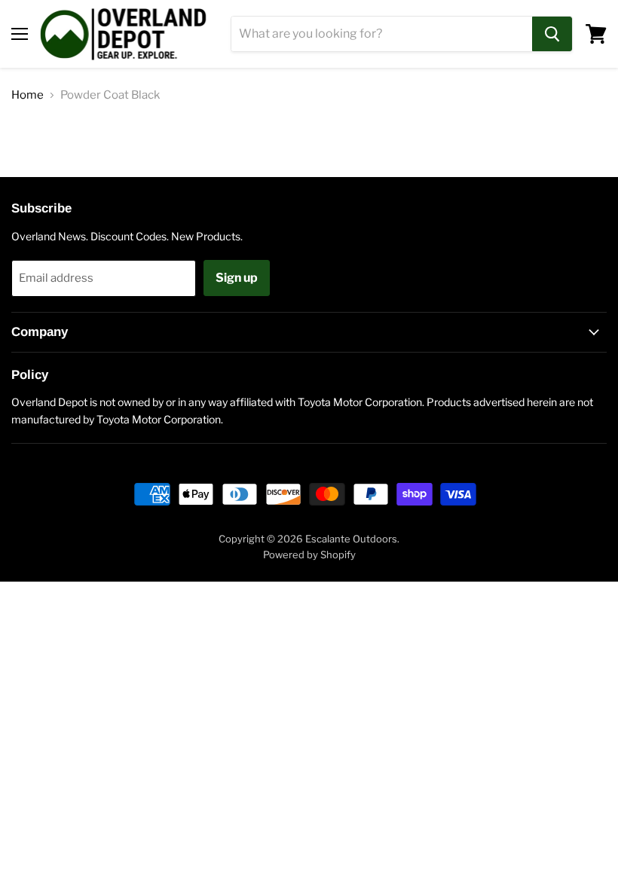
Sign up (237, 277)
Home (27, 95)
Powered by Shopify (309, 554)
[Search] (552, 34)
